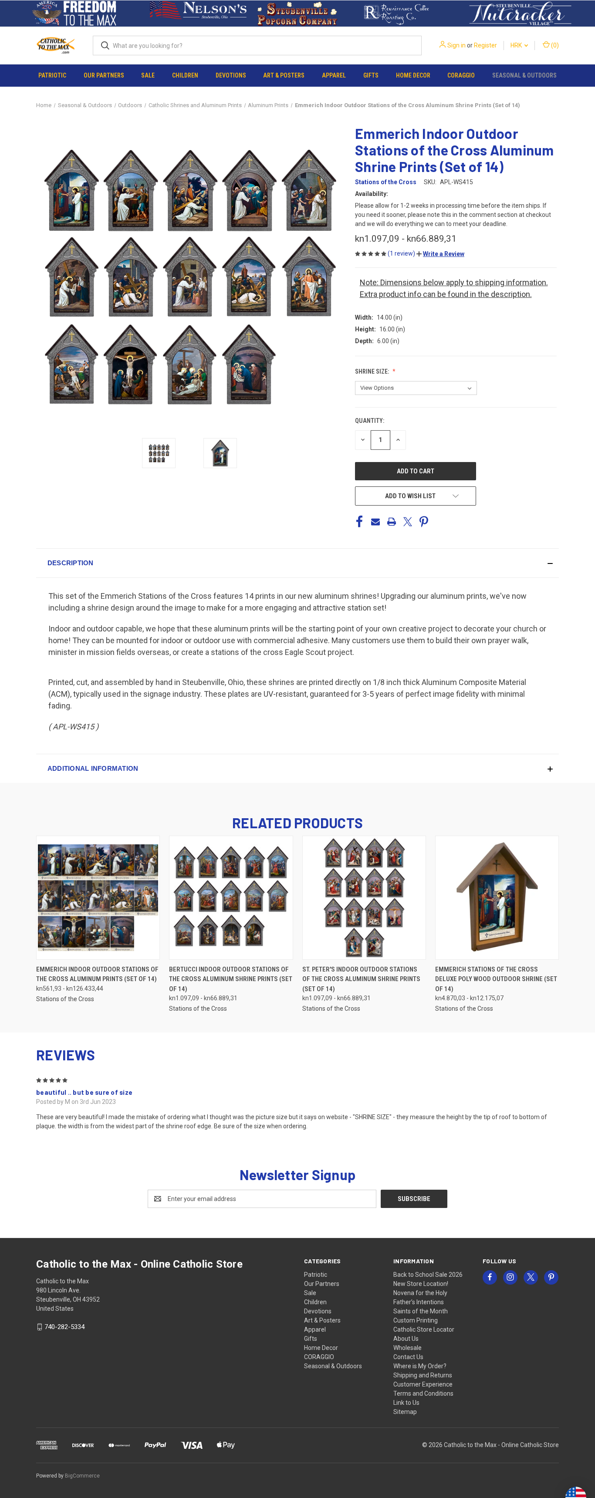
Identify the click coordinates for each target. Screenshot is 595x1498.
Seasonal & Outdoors (524, 75)
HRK (516, 45)
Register (485, 45)
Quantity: (369, 420)
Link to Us (406, 1402)
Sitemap (405, 1411)
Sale (148, 75)
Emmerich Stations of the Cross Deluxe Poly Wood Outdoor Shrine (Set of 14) (496, 979)
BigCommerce (82, 1476)
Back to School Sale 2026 (428, 1274)
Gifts (371, 75)
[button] (75, 13)
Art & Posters (283, 75)
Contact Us (408, 1356)
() (554, 45)
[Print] (391, 522)
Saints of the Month (420, 1311)
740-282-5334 (64, 1327)
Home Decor (413, 75)
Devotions (231, 75)
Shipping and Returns (422, 1375)
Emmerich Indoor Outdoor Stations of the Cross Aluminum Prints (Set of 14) (97, 974)
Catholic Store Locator (423, 1329)
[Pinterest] (423, 522)
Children (185, 75)
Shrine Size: (372, 371)
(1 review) (402, 253)
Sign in (456, 45)
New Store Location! (420, 1283)
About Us (406, 1338)
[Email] (375, 522)
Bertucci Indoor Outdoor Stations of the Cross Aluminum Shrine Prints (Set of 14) (230, 979)
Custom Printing (415, 1320)
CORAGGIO (461, 75)
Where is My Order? (419, 1366)
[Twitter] (407, 522)
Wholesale (407, 1347)
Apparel (334, 75)
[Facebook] (359, 522)
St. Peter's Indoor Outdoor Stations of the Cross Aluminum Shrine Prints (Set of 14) (361, 979)
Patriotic (52, 75)
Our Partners (104, 75)
